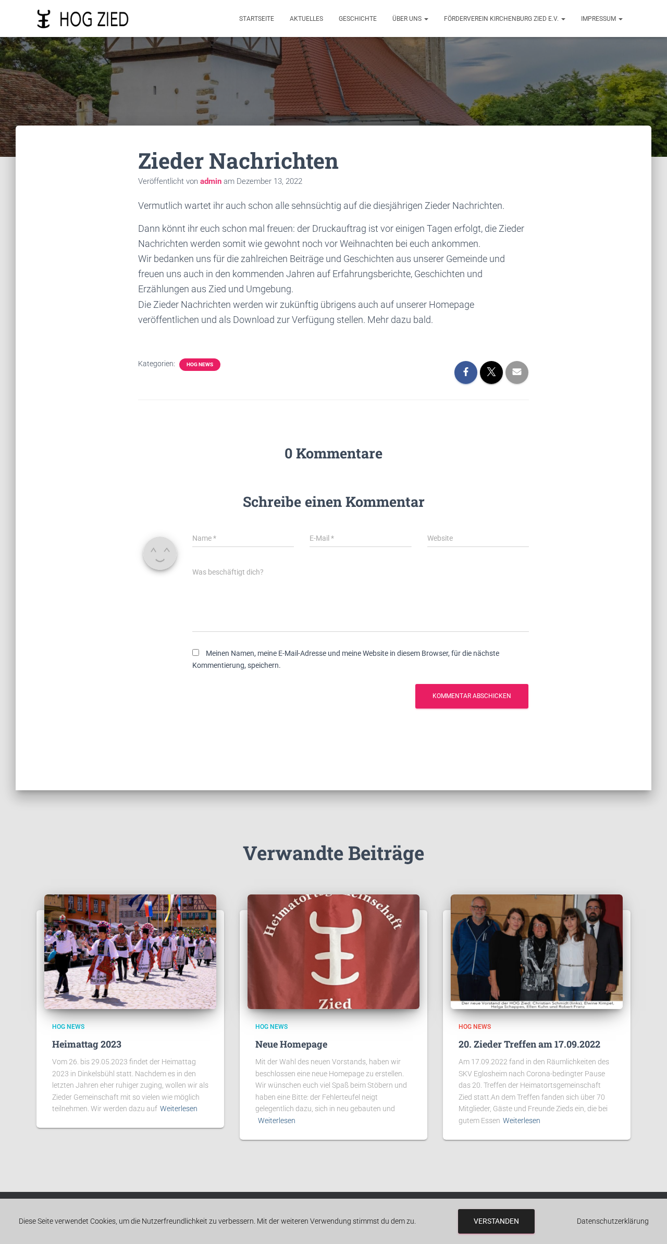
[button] (425, 18)
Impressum (599, 18)
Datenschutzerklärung (613, 1221)
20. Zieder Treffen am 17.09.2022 (529, 1044)
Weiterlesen (178, 1108)
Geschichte (358, 18)
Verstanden (496, 1221)
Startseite (256, 18)
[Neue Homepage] (333, 951)
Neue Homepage (291, 1044)
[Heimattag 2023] (130, 951)
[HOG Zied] (83, 19)
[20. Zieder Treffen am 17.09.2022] (537, 951)
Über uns (407, 18)
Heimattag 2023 (86, 1044)
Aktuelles (306, 18)
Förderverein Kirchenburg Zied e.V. (502, 18)
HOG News (200, 364)
